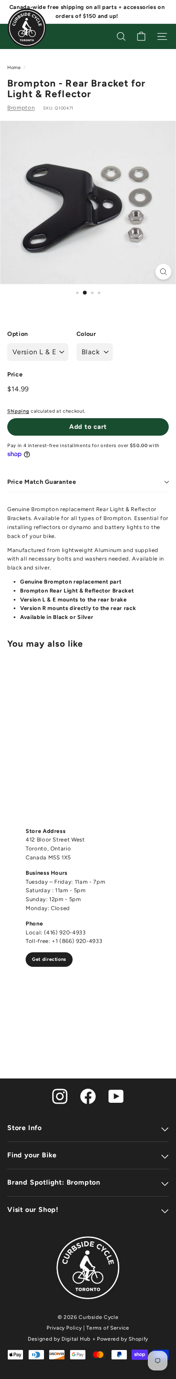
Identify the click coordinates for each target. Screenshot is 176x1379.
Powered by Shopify (122, 1339)
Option (17, 334)
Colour (86, 334)
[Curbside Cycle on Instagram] (59, 1096)
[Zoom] (163, 272)
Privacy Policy (64, 1328)
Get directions (49, 959)
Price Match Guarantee (41, 482)
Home (14, 67)
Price (15, 374)
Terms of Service (107, 1328)
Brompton (21, 107)
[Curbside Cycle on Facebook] (88, 1096)
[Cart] (141, 36)
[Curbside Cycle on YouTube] (116, 1096)
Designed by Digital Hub (59, 1339)
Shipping (18, 411)
